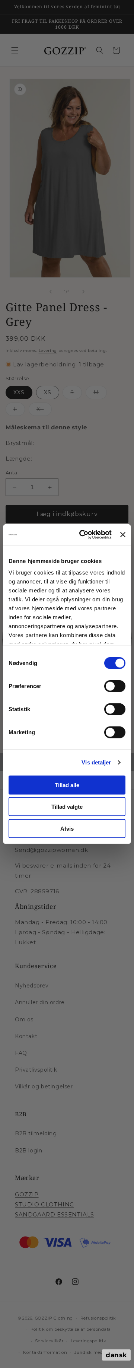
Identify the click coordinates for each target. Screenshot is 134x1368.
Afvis (67, 828)
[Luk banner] (122, 534)
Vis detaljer (96, 762)
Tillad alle (67, 785)
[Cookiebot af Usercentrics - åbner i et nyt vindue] (83, 535)
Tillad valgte (67, 807)
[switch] (114, 686)
